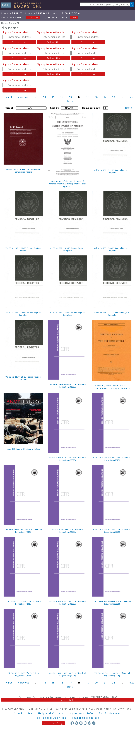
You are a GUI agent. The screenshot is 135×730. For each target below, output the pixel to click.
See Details (67, 700)
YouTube (85, 723)
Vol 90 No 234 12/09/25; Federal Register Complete (23, 313)
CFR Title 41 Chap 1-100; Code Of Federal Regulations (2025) (112, 674)
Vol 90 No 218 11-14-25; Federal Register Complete (111, 313)
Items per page (91, 107)
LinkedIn (93, 723)
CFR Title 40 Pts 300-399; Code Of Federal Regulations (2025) (67, 674)
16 (96, 97)
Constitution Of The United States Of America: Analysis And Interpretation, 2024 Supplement (67, 183)
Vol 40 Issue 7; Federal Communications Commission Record (23, 170)
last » (70, 101)
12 (61, 97)
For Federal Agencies (50, 717)
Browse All (12, 13)
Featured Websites (86, 717)
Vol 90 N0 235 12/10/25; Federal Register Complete (67, 313)
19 (87, 682)
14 (44, 682)
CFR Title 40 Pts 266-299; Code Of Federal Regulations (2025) (67, 602)
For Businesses (110, 713)
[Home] (22, 6)
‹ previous (23, 97)
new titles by (19, 17)
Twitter (76, 723)
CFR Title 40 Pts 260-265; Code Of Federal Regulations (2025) (111, 530)
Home (4, 23)
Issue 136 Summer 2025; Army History (23, 449)
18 (113, 97)
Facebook (72, 723)
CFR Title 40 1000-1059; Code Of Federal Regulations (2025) (23, 602)
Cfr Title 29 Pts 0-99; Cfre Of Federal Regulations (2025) (23, 674)
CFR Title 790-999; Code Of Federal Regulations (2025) (67, 530)
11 (53, 97)
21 (105, 682)
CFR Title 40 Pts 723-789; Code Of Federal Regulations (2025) (111, 458)
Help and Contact (51, 713)
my (51, 17)
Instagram (81, 723)
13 (70, 97)
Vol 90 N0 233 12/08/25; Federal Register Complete (111, 249)
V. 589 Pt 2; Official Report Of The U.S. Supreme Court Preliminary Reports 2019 (111, 386)
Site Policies (23, 713)
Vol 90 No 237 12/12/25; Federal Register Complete (23, 249)
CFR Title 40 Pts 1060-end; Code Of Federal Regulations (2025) (112, 602)
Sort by (54, 107)
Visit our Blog (53, 723)
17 (105, 97)
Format (9, 107)
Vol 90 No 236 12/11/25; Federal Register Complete (111, 171)
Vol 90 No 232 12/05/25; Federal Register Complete (67, 249)
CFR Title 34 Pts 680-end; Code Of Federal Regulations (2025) (67, 385)
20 (96, 682)
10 (44, 97)
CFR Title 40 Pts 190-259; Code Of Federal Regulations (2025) (23, 530)
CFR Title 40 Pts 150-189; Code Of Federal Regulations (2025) (67, 458)
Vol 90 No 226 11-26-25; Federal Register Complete (23, 378)
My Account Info (81, 713)
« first (9, 97)
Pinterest (89, 723)
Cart (74, 17)
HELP (65, 17)
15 (87, 97)
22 (113, 682)
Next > (128, 107)
